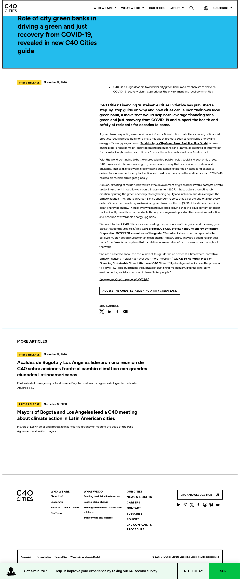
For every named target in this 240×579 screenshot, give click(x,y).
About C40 (57, 496)
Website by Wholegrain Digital (84, 557)
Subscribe (134, 513)
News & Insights (139, 497)
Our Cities (157, 8)
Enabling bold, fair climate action (102, 496)
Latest (174, 8)
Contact (134, 508)
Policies (133, 519)
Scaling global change (96, 501)
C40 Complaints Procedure (139, 527)
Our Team (56, 513)
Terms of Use (61, 557)
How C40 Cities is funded (65, 507)
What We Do (130, 8)
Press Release (29, 82)
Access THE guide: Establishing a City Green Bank (140, 290)
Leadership (57, 501)
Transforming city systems (98, 517)
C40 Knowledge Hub (196, 495)
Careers (133, 502)
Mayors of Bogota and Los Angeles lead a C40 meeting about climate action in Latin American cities (77, 415)
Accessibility (27, 557)
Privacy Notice (44, 557)
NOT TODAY (193, 571)
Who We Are (103, 8)
